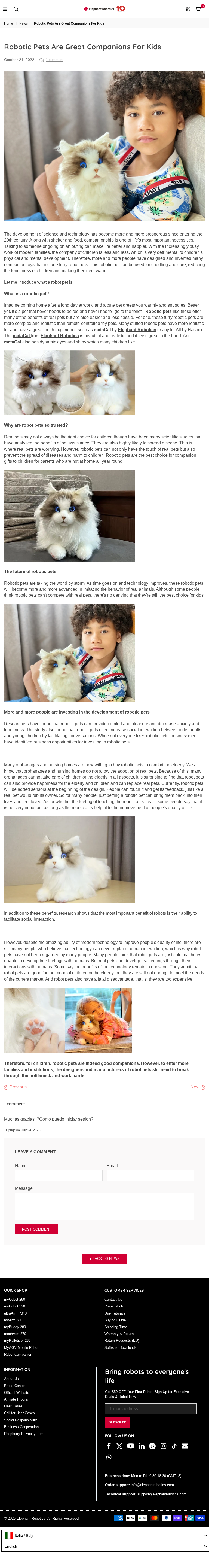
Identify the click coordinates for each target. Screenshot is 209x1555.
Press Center (14, 1386)
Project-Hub (113, 1306)
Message (24, 1188)
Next (195, 1087)
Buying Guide (115, 1320)
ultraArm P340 (15, 1313)
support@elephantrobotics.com (161, 1494)
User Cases (13, 1406)
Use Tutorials (114, 1313)
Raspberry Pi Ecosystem (24, 1434)
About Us (11, 1379)
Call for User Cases (19, 1413)
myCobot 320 (14, 1306)
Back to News (105, 1259)
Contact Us (113, 1299)
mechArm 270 (15, 1334)
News (23, 23)
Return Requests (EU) (121, 1340)
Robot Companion (18, 1354)
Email (112, 1165)
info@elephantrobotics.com (152, 1485)
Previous (17, 1087)
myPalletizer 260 (17, 1340)
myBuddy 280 (15, 1327)
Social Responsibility (20, 1420)
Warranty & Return (119, 1334)
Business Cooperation (21, 1427)
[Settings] (188, 9)
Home (8, 23)
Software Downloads (120, 1348)
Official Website (16, 1393)
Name (21, 1165)
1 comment (54, 60)
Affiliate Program (17, 1399)
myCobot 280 (14, 1299)
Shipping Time (115, 1327)
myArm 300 (13, 1320)
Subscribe (117, 1422)
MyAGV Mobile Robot (21, 1348)
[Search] (16, 9)
